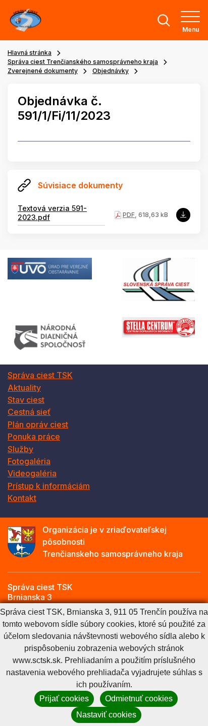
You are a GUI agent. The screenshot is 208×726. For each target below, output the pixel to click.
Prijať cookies (64, 698)
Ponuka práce (34, 436)
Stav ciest (26, 400)
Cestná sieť (29, 412)
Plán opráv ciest (38, 424)
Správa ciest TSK (40, 375)
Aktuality (24, 388)
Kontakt (22, 498)
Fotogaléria (29, 461)
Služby (20, 449)
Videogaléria (32, 473)
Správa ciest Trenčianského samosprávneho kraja (83, 61)
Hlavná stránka (29, 52)
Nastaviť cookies (106, 714)
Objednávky (110, 71)
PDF (129, 215)
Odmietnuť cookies (139, 698)
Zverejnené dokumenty (43, 71)
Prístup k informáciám (49, 486)
